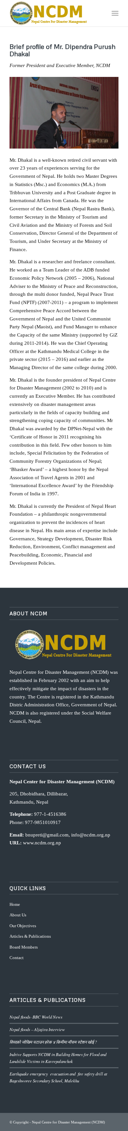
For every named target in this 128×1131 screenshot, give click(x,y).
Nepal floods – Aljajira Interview (37, 1029)
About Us (18, 914)
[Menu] (115, 13)
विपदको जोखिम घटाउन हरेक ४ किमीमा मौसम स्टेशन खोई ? (53, 1042)
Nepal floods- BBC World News (36, 1017)
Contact (17, 957)
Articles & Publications (30, 936)
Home (15, 904)
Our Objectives (23, 925)
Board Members (24, 947)
